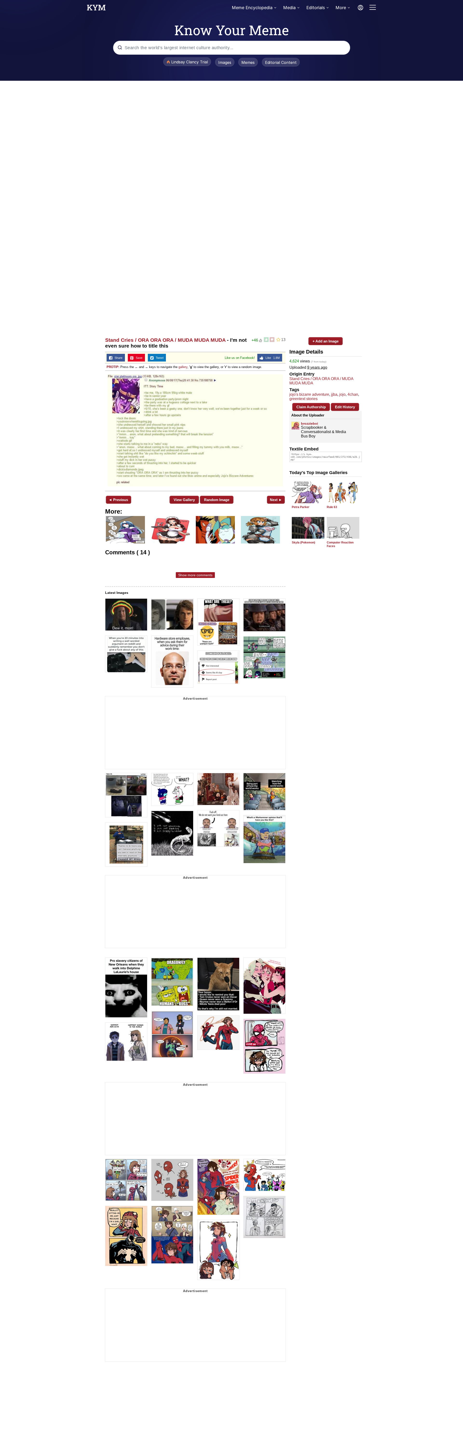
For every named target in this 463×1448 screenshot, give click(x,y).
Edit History (345, 407)
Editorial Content (281, 62)
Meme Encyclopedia (252, 7)
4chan (352, 394)
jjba (334, 394)
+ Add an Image (326, 341)
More (340, 7)
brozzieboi (309, 423)
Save (138, 358)
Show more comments (195, 575)
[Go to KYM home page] (96, 9)
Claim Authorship (311, 407)
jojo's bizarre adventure (309, 394)
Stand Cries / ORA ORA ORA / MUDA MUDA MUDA (165, 340)
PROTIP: (113, 367)
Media (289, 7)
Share (117, 358)
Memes (248, 62)
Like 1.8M (271, 358)
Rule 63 (332, 507)
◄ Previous (118, 500)
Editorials (315, 7)
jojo (342, 394)
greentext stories (303, 399)
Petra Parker (300, 507)
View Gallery (184, 500)
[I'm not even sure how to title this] (195, 430)
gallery (182, 367)
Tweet (158, 358)
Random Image (216, 500)
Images (224, 62)
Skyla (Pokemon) (303, 542)
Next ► (276, 500)
